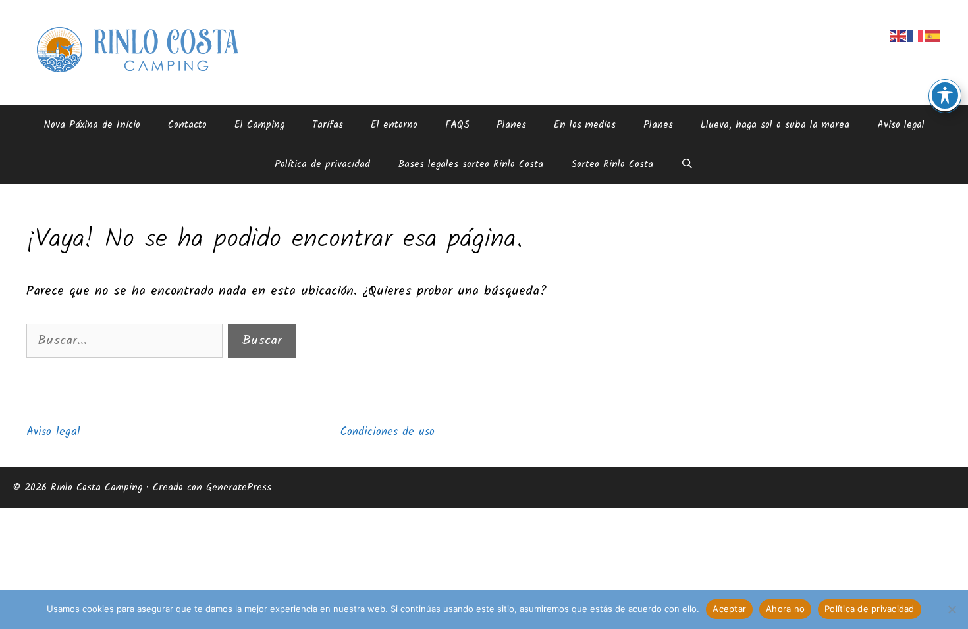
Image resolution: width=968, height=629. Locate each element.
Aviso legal (901, 125)
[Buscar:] (127, 340)
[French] (916, 36)
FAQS (457, 125)
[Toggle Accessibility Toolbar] (945, 95)
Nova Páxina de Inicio (91, 125)
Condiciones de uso (387, 432)
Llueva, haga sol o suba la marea (775, 125)
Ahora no (785, 608)
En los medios (585, 125)
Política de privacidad (322, 164)
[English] (898, 36)
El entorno (394, 125)
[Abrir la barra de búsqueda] (687, 164)
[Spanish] (933, 36)
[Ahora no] (951, 609)
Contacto (187, 125)
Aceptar (729, 608)
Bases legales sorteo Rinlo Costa (470, 164)
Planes (511, 125)
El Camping (259, 125)
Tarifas (327, 125)
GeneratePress (238, 487)
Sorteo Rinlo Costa (612, 164)
